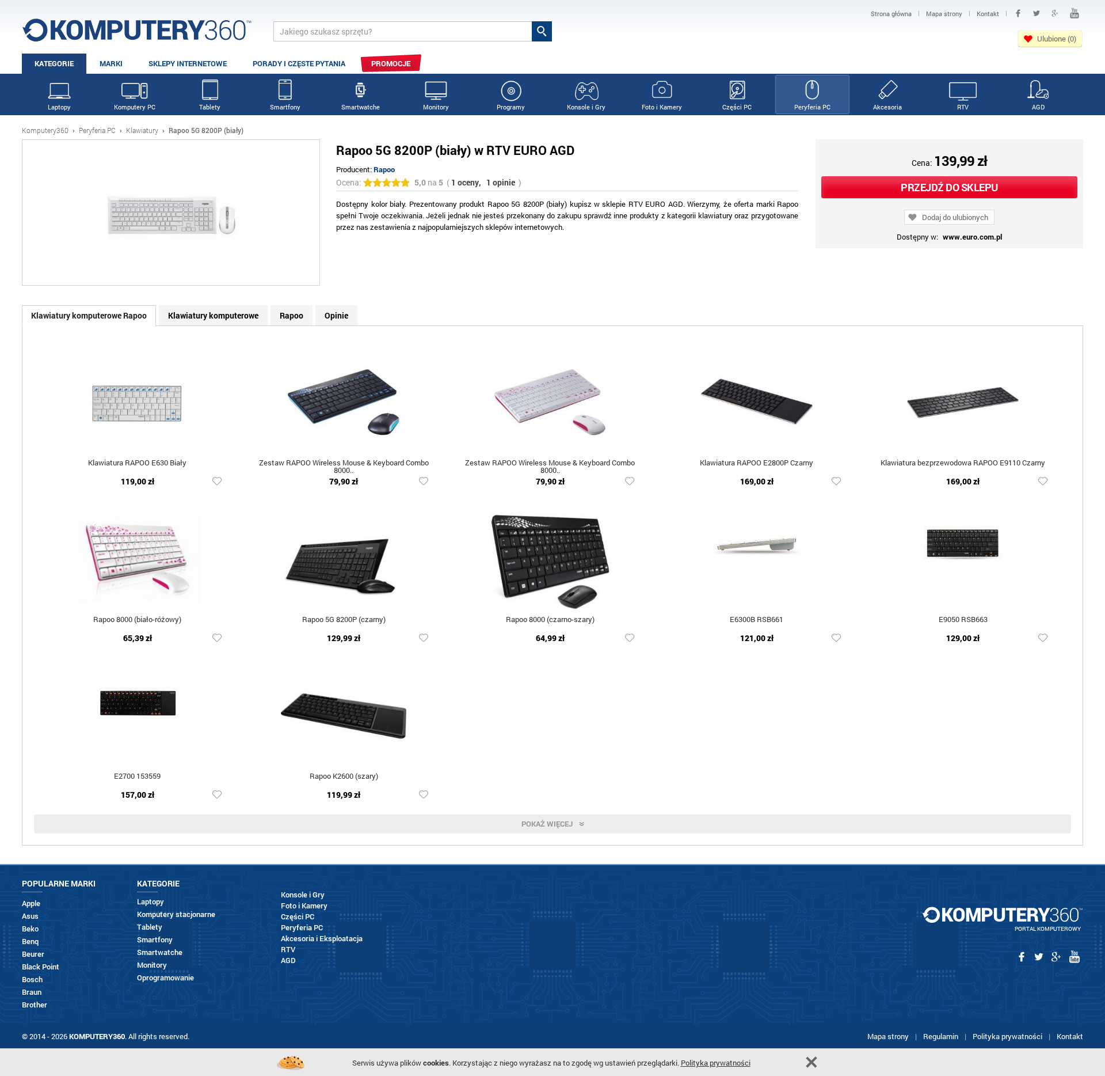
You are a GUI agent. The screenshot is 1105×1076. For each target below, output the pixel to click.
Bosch (32, 979)
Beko (30, 929)
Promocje (390, 63)
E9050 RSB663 (963, 620)
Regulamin (940, 1036)
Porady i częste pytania (299, 63)
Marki (111, 63)
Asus (30, 916)
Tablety (209, 107)
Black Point (40, 967)
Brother (34, 1005)
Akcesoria (887, 107)
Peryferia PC (812, 107)
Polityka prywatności (1007, 1036)
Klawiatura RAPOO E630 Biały (137, 463)
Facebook (1018, 13)
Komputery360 (45, 130)
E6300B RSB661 (756, 620)
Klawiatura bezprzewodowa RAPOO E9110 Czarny (963, 463)
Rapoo (384, 169)
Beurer (33, 954)
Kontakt (1070, 1036)
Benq (30, 941)
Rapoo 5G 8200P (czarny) (344, 620)
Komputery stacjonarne (176, 914)
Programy (511, 107)
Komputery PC (134, 107)
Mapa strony (888, 1036)
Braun (31, 992)
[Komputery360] (137, 34)
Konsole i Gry (586, 107)
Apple (31, 903)
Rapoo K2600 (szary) (344, 776)
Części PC (737, 107)
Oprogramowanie (165, 978)
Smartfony (285, 107)
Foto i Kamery (662, 107)
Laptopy (59, 107)
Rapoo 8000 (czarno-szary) (550, 620)
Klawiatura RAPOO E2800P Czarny (756, 463)
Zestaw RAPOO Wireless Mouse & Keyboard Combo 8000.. (344, 467)
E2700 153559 (137, 776)
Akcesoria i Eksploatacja (322, 938)
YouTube (1074, 13)
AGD (1038, 107)
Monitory (436, 107)
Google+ (1054, 13)
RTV (963, 107)
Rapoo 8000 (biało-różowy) (137, 620)
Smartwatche (360, 107)
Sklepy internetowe (187, 63)
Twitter (1036, 13)
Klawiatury (142, 130)
